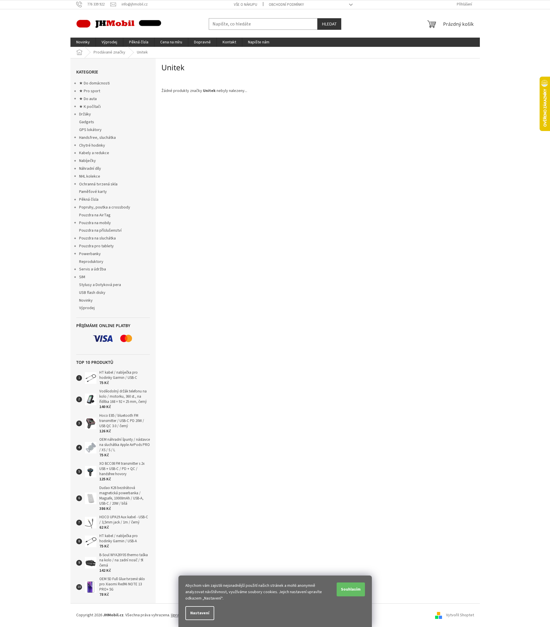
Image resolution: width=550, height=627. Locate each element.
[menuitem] (83, 42)
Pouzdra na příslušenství (100, 230)
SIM (82, 277)
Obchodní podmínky (286, 4)
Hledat (329, 24)
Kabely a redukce (94, 153)
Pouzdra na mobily (95, 223)
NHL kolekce (89, 176)
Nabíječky (87, 161)
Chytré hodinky (92, 145)
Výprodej (87, 308)
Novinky (86, 300)
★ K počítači (90, 107)
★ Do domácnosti (94, 83)
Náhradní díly (90, 168)
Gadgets (86, 122)
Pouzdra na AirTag (95, 215)
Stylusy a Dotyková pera (100, 285)
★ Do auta (88, 99)
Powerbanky (90, 254)
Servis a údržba (92, 269)
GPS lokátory (90, 130)
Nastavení (199, 613)
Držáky (85, 114)
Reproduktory (91, 262)
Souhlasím (351, 589)
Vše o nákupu (245, 4)
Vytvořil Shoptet (460, 615)
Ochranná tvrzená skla (98, 184)
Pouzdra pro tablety (96, 246)
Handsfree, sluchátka (97, 138)
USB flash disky (92, 293)
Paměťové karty (93, 192)
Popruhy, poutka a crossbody (104, 207)
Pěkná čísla (88, 199)
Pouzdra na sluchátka (97, 238)
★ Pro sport (89, 91)
